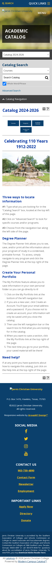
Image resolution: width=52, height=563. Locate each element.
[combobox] (26, 54)
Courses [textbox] (8, 70)
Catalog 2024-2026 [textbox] (14, 54)
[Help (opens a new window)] (47, 108)
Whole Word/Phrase (16, 83)
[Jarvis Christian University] (16, 9)
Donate (26, 520)
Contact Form (26, 477)
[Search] (47, 77)
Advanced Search (11, 90)
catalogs (10, 558)
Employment (26, 491)
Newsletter (26, 484)
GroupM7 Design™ (38, 415)
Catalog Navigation (16, 99)
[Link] (13, 125)
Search (9, 3)
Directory (26, 513)
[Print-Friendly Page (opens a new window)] (44, 108)
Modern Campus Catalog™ (32, 561)
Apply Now (26, 506)
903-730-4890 (26, 470)
